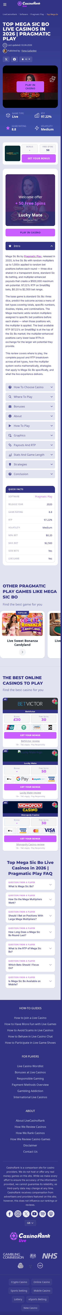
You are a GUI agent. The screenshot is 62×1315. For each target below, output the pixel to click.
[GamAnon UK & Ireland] (30, 1265)
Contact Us (30, 1151)
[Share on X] (6, 59)
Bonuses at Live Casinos (30, 1072)
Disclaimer (30, 1145)
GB (28, 1223)
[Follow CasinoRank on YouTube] (34, 1213)
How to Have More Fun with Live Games (30, 1024)
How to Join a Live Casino (30, 1018)
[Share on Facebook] (14, 59)
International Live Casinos (30, 1097)
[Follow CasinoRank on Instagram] (17, 1213)
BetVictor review (30, 741)
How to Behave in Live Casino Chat (30, 1036)
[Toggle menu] (4, 4)
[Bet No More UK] (21, 1265)
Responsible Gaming (30, 1078)
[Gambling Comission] (13, 1256)
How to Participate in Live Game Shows (30, 1043)
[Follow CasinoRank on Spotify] (42, 1213)
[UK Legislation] (33, 1256)
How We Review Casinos (30, 1127)
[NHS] (50, 1256)
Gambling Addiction (30, 1091)
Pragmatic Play (33, 256)
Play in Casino (30, 86)
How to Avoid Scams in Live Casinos (30, 1030)
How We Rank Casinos (30, 1133)
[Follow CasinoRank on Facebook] (9, 1213)
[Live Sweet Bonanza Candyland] (22, 634)
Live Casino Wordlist (30, 1066)
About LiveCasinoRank (30, 1120)
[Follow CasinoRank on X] (26, 1213)
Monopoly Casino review (30, 844)
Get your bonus (39, 158)
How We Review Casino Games (30, 1139)
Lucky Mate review (30, 792)
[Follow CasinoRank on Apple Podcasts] (51, 1213)
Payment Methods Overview (30, 1085)
